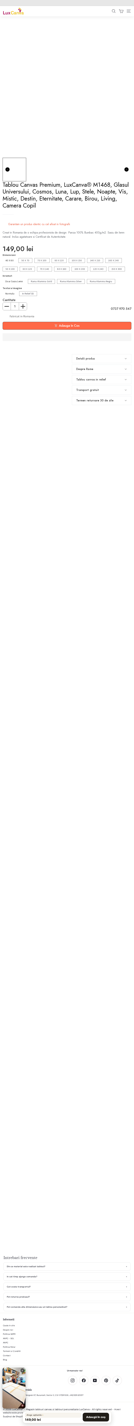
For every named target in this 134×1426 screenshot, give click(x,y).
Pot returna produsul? (18, 1296)
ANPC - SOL (8, 1338)
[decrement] (7, 306)
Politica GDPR (9, 1334)
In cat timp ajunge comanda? (22, 1276)
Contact (6, 1355)
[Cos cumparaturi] (121, 11)
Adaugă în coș (96, 1417)
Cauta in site (9, 1325)
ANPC (5, 1342)
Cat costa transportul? (19, 1286)
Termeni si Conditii (12, 1351)
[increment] (23, 306)
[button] (67, 337)
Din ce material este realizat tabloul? (26, 1266)
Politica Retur (9, 1347)
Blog (5, 1359)
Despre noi (8, 1330)
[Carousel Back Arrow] (7, 169)
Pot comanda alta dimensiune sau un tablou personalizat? (37, 1307)
